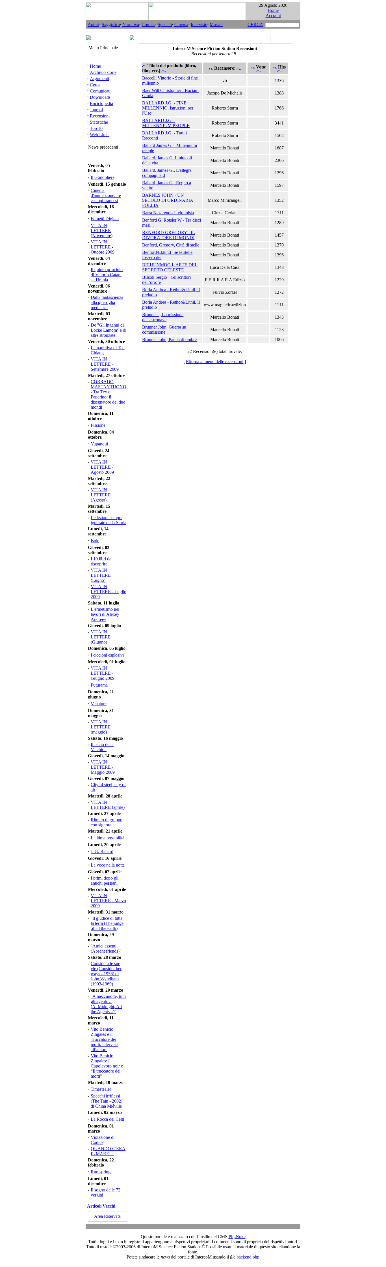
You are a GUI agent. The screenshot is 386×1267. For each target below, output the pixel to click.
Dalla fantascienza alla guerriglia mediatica (107, 302)
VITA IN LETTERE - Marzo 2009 (108, 900)
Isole (95, 540)
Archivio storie (103, 72)
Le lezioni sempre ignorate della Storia (108, 520)
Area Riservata (107, 1216)
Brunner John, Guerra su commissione (164, 330)
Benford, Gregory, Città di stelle (170, 245)
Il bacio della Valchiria (102, 747)
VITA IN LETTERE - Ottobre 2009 (102, 246)
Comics (148, 24)
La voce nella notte (108, 865)
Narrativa (130, 24)
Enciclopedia (101, 103)
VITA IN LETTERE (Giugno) (101, 636)
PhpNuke (237, 1236)
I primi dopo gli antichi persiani (104, 881)
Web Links (99, 134)
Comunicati (100, 91)
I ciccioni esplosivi (107, 655)
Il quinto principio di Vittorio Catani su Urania (107, 274)
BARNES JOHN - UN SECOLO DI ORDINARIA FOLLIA (167, 200)
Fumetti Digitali (105, 218)
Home (273, 10)
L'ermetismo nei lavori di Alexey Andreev (105, 614)
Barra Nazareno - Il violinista (168, 212)
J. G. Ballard (102, 851)
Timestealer (101, 1089)
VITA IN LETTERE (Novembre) (101, 230)
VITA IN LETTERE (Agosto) (101, 494)
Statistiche (99, 122)
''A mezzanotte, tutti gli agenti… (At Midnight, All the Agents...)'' (108, 1004)
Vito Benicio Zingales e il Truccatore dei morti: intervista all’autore (104, 1039)
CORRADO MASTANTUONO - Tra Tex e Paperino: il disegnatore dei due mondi (108, 394)
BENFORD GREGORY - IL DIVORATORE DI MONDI (168, 235)
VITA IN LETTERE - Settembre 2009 (105, 364)
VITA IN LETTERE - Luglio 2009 (108, 591)
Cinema (181, 24)
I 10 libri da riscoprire (101, 561)
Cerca (95, 84)
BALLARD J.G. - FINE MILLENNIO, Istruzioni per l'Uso (167, 107)
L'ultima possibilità (107, 837)
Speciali (165, 24)
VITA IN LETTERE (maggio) (101, 726)
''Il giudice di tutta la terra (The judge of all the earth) (107, 923)
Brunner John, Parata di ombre (169, 339)
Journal (96, 109)
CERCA (255, 24)
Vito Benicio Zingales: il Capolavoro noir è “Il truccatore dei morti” (107, 1066)
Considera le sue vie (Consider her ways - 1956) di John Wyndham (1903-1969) (106, 973)
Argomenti (99, 78)
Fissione (98, 425)
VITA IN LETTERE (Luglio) (101, 575)
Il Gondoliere (102, 177)
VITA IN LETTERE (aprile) (108, 805)
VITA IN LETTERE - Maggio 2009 (103, 767)
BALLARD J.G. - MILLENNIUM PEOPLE (166, 123)
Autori (93, 24)
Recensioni (100, 115)
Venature (99, 703)
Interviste (199, 24)
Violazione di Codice (102, 1140)
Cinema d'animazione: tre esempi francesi (106, 195)
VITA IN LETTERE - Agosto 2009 (102, 467)
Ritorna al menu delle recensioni (214, 361)
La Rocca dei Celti (107, 1119)
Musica (216, 24)
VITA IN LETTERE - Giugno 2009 (102, 673)
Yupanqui (99, 443)
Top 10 (96, 128)
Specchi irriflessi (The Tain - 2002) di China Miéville (106, 1101)
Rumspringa (101, 1171)
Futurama (99, 685)
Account (273, 15)
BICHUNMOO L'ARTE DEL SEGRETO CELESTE (170, 267)
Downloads (100, 97)
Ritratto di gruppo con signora (106, 822)
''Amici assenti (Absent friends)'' (106, 948)
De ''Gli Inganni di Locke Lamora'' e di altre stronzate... (108, 330)
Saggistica (111, 24)
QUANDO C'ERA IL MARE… (108, 1151)
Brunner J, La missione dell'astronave (162, 317)
